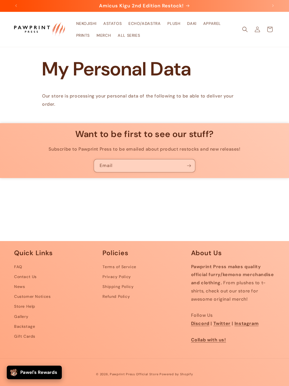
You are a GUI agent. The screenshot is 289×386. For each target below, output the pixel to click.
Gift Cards (24, 336)
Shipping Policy (117, 286)
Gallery (21, 316)
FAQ (18, 266)
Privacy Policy (116, 276)
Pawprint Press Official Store (134, 374)
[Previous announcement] (16, 5)
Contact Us (25, 276)
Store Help (24, 306)
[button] (245, 29)
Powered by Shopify (176, 374)
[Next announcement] (273, 5)
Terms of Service (119, 266)
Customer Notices (32, 296)
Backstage (24, 326)
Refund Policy (116, 296)
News (19, 286)
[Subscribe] (189, 165)
